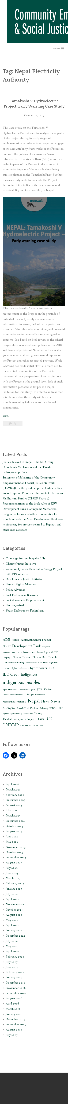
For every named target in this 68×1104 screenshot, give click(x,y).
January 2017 (14, 978)
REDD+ (53, 708)
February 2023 (15, 884)
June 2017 (12, 967)
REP (60, 708)
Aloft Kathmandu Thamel (36, 640)
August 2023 (14, 863)
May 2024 (12, 842)
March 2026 (13, 790)
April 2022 (12, 899)
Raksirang (44, 708)
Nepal (34, 701)
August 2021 (14, 915)
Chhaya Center (21, 657)
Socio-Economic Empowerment (25, 600)
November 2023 (16, 847)
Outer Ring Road (9, 708)
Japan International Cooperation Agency (19, 689)
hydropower (38, 668)
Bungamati (46, 646)
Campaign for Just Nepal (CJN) (25, 559)
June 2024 (12, 837)
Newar (55, 701)
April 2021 (12, 925)
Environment (31, 662)
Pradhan (34, 708)
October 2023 (14, 852)
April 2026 (12, 784)
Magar (30, 694)
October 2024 (14, 826)
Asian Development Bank (22, 646)
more (6, 416)
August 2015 (14, 1030)
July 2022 (12, 894)
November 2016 (16, 988)
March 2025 (13, 816)
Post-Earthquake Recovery (22, 595)
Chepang (6, 657)
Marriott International (14, 702)
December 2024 (15, 821)
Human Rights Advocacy (21, 585)
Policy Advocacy (15, 590)
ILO (51, 668)
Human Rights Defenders (15, 668)
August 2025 (14, 805)
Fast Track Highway (48, 662)
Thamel (40, 719)
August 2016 (14, 998)
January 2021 (14, 931)
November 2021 (16, 905)
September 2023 (16, 857)
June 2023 (12, 873)
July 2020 (12, 941)
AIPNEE (15, 640)
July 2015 (12, 1035)
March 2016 (13, 1009)
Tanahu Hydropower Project (18, 719)
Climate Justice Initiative (21, 564)
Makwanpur (40, 694)
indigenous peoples (21, 682)
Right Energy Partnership (12, 713)
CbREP (54, 652)
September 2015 (16, 1024)
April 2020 (12, 952)
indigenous (29, 674)
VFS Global (38, 725)
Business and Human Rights (36, 652)
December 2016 (15, 983)
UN (49, 719)
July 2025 (12, 810)
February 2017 (15, 972)
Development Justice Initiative (24, 579)
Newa (45, 702)
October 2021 (14, 910)
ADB (6, 639)
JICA (40, 689)
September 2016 (16, 993)
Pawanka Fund (23, 708)
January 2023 (14, 889)
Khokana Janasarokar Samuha (14, 694)
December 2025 (15, 800)
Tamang (38, 713)
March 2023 (13, 878)
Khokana (48, 689)
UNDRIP (11, 725)
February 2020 (15, 957)
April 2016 (12, 1004)
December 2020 (15, 936)
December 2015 (15, 1019)
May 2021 (12, 920)
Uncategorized (15, 605)
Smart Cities (28, 713)
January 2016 (14, 1014)
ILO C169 (11, 674)
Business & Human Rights (12, 652)
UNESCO (25, 725)
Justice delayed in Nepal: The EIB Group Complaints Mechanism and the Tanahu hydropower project (28, 467)
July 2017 (12, 962)
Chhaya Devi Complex (45, 657)
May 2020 (12, 946)
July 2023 (12, 868)
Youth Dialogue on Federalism (25, 611)
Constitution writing (13, 662)
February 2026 (15, 795)
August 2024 (14, 831)
